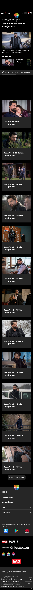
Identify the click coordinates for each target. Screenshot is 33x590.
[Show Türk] (8, 554)
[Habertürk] (4, 542)
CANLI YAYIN (8, 13)
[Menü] (2, 12)
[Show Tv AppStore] (6, 531)
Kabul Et (28, 583)
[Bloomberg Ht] (7, 548)
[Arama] (31, 13)
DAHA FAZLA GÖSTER (16, 477)
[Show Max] (13, 554)
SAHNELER (14, 72)
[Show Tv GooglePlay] (16, 531)
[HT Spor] (18, 542)
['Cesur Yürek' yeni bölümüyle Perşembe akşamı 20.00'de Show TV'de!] (16, 40)
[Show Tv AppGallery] (27, 531)
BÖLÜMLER (5, 72)
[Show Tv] (16, 15)
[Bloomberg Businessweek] (22, 548)
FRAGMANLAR (25, 72)
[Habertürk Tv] (12, 542)
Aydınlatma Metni (7, 583)
